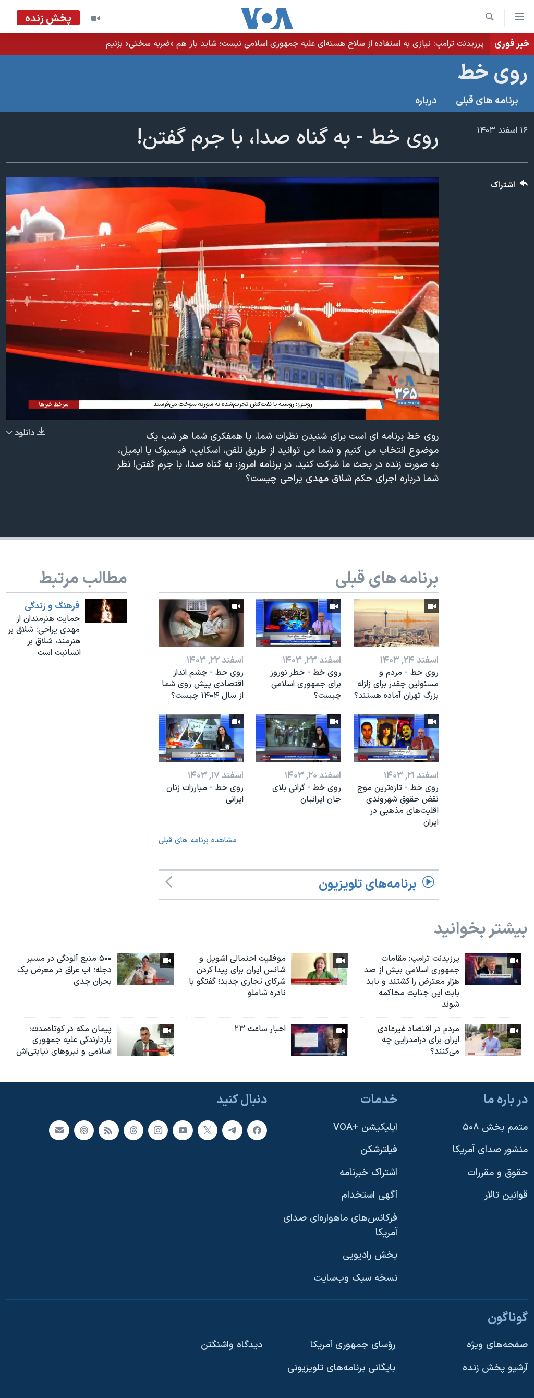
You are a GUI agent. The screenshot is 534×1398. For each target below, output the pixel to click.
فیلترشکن (378, 1150)
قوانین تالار (506, 1196)
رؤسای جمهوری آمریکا (352, 1345)
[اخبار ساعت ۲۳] (319, 1040)
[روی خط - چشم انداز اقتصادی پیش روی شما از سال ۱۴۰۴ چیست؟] (201, 623)
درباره (426, 101)
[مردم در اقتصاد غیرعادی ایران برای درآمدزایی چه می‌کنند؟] (493, 1040)
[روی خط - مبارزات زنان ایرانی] (201, 738)
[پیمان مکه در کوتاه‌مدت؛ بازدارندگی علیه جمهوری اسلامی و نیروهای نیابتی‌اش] (145, 1040)
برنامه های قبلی (487, 101)
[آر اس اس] (108, 1130)
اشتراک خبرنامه (368, 1173)
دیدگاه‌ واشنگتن (231, 1345)
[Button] (509, 187)
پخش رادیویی (370, 1255)
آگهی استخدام (369, 1196)
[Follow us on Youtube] (182, 1130)
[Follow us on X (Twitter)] (207, 1130)
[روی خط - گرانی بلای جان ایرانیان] (298, 738)
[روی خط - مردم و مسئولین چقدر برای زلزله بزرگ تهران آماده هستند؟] (396, 623)
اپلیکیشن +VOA (365, 1127)
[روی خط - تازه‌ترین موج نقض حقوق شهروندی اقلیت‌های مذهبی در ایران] (396, 738)
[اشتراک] (59, 1130)
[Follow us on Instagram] (158, 1130)
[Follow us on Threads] (133, 1130)
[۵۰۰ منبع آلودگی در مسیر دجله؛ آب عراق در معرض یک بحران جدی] (145, 969)
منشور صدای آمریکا (490, 1150)
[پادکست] (84, 1130)
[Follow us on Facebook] (257, 1130)
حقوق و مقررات (497, 1173)
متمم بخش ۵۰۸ (495, 1127)
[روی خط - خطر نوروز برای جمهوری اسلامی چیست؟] (298, 623)
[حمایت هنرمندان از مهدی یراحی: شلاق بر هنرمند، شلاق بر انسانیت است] (106, 611)
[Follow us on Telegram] (232, 1130)
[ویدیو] (95, 18)
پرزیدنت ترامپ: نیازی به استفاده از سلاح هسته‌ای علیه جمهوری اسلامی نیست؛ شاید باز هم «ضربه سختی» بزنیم (295, 44)
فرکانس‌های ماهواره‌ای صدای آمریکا (340, 1225)
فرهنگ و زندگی (52, 606)
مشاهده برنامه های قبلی (198, 840)
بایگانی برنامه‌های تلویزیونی (341, 1368)
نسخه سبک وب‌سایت (355, 1278)
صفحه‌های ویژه (497, 1345)
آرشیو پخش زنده (495, 1368)
